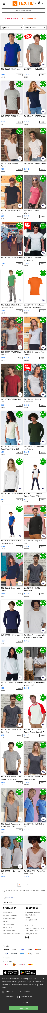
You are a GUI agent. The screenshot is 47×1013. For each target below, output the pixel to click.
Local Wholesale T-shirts (11, 933)
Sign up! (8, 902)
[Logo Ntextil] (23, 4)
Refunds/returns (8, 924)
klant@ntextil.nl (30, 915)
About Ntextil (7, 912)
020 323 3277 (30, 925)
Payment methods (9, 918)
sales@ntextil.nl (31, 920)
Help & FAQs (7, 927)
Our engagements (9, 930)
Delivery (5, 921)
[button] (36, 4)
